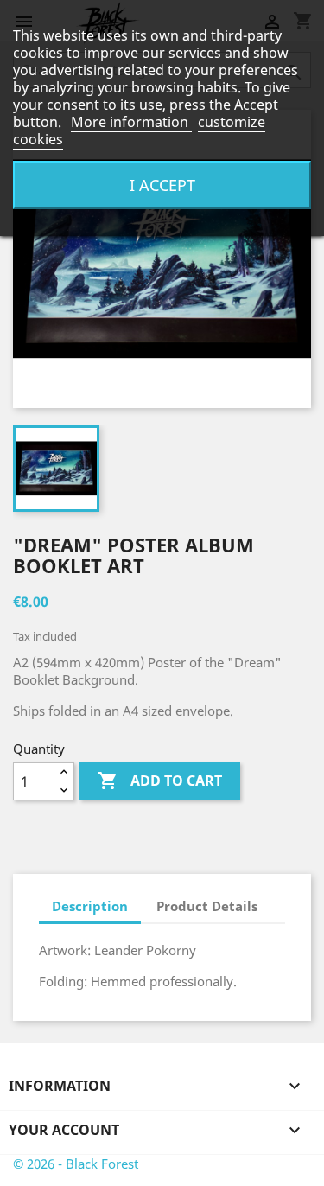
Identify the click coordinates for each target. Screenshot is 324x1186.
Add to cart (160, 780)
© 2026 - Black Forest (75, 1163)
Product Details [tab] (206, 906)
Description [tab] (90, 906)
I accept (162, 184)
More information (131, 121)
